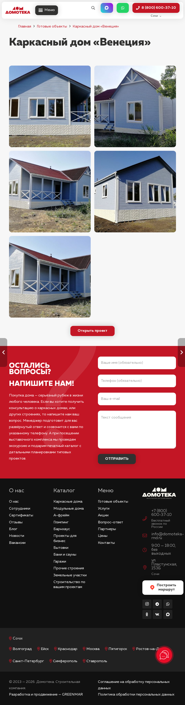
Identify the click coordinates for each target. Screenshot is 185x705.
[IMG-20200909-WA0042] (50, 277)
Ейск (45, 649)
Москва (92, 649)
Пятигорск (118, 649)
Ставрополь (96, 661)
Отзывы (16, 522)
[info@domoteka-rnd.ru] (146, 536)
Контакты (106, 543)
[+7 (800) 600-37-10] (146, 519)
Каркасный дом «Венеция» (96, 26)
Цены (102, 536)
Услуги (103, 508)
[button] (93, 8)
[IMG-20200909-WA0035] (50, 191)
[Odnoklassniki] (146, 614)
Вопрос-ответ (110, 522)
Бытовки (60, 548)
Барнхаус (61, 529)
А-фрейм (61, 515)
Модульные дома (68, 508)
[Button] (107, 8)
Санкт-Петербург (28, 661)
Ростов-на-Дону (150, 649)
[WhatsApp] (167, 604)
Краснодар (67, 649)
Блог (13, 529)
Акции (103, 515)
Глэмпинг (61, 522)
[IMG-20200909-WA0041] (50, 106)
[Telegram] (157, 604)
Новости (16, 536)
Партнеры (107, 529)
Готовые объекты (52, 26)
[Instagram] (146, 604)
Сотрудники (19, 508)
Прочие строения (68, 568)
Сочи (18, 638)
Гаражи (59, 561)
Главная (24, 26)
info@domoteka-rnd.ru (167, 536)
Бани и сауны (64, 554)
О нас (14, 502)
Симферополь (65, 661)
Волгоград (22, 649)
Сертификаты (21, 515)
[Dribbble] (167, 614)
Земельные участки (70, 575)
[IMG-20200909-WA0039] (135, 106)
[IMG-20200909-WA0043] (135, 191)
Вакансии (17, 543)
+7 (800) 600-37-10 (161, 513)
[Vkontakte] (157, 614)
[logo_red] (17, 10)
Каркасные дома (67, 502)
